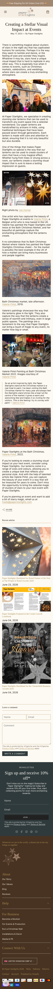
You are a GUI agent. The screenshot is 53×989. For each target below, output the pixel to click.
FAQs (28, 969)
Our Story (6, 879)
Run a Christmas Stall (12, 929)
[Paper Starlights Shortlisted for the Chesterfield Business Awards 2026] (26, 653)
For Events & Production (13, 924)
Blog (4, 889)
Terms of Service (26, 748)
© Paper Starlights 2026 (13, 969)
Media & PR (7, 939)
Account (15, 974)
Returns (45, 969)
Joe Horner (25, 210)
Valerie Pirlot (40, 219)
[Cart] (47, 12)
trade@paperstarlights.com (17, 502)
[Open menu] (5, 12)
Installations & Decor (12, 934)
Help (5, 903)
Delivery (36, 969)
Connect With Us (13, 948)
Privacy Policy (8, 748)
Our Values (7, 884)
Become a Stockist (11, 919)
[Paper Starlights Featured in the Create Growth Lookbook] (26, 599)
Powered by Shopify (30, 974)
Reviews (6, 894)
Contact (5, 974)
